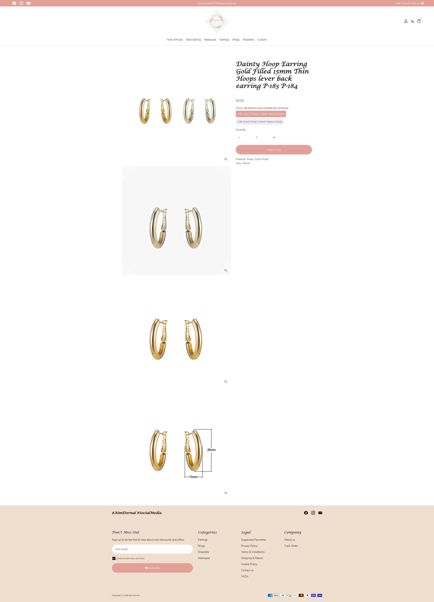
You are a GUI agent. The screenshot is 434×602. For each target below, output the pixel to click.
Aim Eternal (134, 595)
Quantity (241, 130)
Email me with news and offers (130, 558)
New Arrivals (175, 40)
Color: (262, 108)
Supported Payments (253, 540)
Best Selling (193, 40)
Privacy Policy (249, 546)
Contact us (247, 570)
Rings (236, 40)
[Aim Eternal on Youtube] (27, 3)
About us (289, 540)
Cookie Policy (249, 564)
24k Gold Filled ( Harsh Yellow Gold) (260, 122)
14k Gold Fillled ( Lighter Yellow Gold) (261, 114)
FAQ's (244, 576)
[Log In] (405, 21)
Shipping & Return (252, 558)
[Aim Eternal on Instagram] (20, 3)
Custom (262, 40)
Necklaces (210, 40)
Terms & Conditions (253, 552)
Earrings (224, 40)
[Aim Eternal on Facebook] (13, 3)
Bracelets (248, 40)
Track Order (291, 546)
